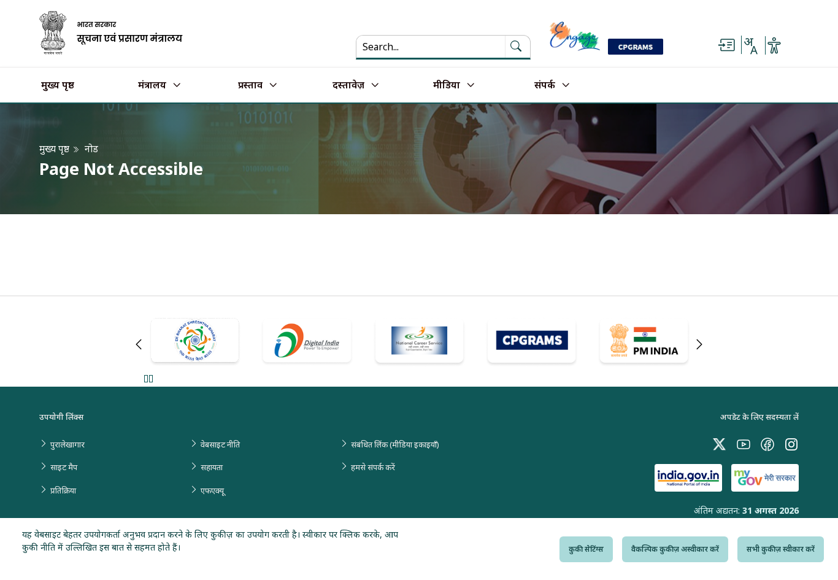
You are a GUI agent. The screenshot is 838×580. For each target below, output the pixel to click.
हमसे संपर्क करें (373, 467)
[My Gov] (765, 478)
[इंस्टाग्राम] (791, 443)
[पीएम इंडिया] (644, 342)
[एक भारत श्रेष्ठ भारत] (195, 342)
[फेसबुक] (767, 443)
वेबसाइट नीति (220, 444)
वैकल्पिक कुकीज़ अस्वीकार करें (675, 549)
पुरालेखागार (67, 444)
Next (699, 344)
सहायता (212, 467)
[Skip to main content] (726, 45)
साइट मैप (63, 467)
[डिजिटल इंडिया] (307, 341)
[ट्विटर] (719, 443)
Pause (148, 378)
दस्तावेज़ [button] (348, 85)
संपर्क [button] (544, 85)
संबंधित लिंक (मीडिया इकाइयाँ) (395, 444)
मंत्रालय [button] (152, 85)
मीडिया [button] (446, 85)
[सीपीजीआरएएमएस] (532, 342)
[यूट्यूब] (743, 443)
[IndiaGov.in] (688, 478)
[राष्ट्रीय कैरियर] (419, 342)
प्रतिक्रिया (63, 490)
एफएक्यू (212, 490)
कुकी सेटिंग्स (586, 549)
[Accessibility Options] (774, 45)
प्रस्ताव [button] (250, 85)
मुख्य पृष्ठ (57, 85)
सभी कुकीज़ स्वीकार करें (781, 549)
